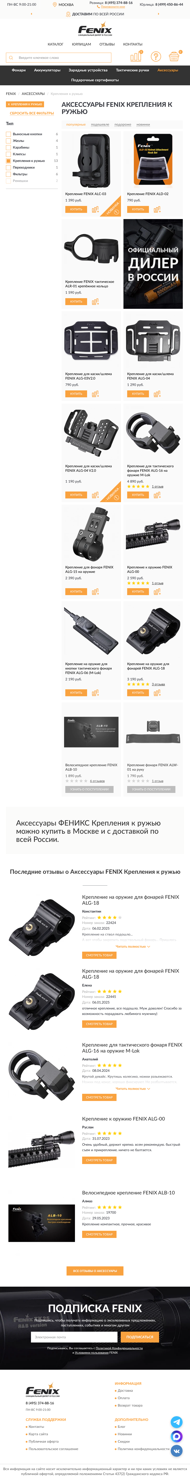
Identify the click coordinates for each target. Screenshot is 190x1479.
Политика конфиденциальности (143, 1449)
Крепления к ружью (29, 161)
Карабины (21, 147)
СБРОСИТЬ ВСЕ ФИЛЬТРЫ (32, 113)
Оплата (124, 1398)
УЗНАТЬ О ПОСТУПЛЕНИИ (89, 789)
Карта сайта (38, 1434)
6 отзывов (97, 781)
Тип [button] (9, 124)
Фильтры (20, 174)
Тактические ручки (132, 70)
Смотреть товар (99, 955)
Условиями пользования (92, 1352)
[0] (174, 56)
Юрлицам (81, 44)
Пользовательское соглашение (53, 1449)
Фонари (19, 70)
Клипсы (19, 154)
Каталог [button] (56, 44)
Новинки (125, 1434)
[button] (111, 6)
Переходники (24, 167)
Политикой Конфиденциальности (119, 1348)
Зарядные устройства (88, 70)
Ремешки (20, 181)
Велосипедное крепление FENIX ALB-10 (128, 1192)
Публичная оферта (44, 1442)
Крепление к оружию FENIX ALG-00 (123, 1119)
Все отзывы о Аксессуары (95, 1271)
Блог (121, 1427)
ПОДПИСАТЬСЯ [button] (139, 1337)
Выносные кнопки (27, 134)
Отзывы (107, 44)
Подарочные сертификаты (95, 80)
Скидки (124, 1442)
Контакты (132, 44)
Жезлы (18, 141)
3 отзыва (158, 684)
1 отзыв (157, 486)
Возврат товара (130, 1405)
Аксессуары (168, 70)
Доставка (125, 1390)
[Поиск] (11, 58)
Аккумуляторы (47, 70)
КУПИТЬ (76, 209)
